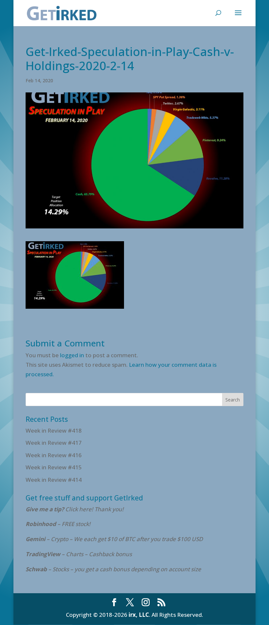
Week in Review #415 (54, 467)
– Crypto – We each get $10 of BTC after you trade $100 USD (115, 539)
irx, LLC (139, 614)
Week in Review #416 (54, 455)
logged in (72, 355)
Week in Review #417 (54, 442)
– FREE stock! (58, 524)
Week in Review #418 (54, 430)
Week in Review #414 (54, 479)
